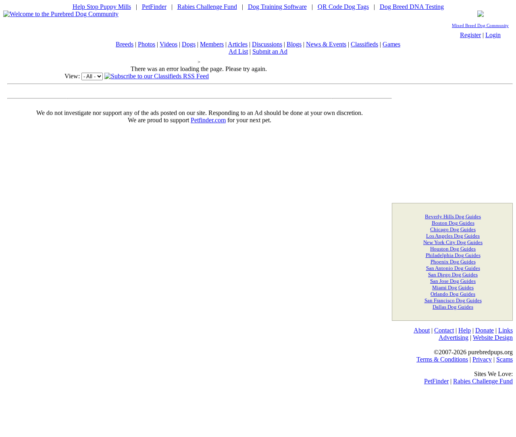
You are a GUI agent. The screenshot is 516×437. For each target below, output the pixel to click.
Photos (146, 44)
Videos (168, 44)
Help (464, 330)
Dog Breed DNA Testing (412, 6)
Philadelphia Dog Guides (453, 255)
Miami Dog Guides (453, 287)
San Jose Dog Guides (453, 281)
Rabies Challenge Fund (207, 6)
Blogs (294, 44)
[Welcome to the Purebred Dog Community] (61, 13)
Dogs (189, 44)
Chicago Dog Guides (453, 229)
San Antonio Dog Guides (453, 268)
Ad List (238, 51)
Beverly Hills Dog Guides (453, 216)
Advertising (453, 337)
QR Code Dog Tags (343, 6)
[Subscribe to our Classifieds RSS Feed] (156, 76)
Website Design (493, 337)
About (422, 330)
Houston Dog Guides (453, 249)
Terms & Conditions (442, 359)
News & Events (326, 44)
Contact (444, 330)
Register (470, 34)
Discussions (267, 44)
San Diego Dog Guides (453, 275)
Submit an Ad (269, 51)
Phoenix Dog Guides (453, 262)
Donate (484, 330)
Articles (238, 44)
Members (212, 44)
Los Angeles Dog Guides (453, 236)
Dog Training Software (277, 6)
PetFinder (154, 6)
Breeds (124, 44)
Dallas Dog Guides (453, 307)
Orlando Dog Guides (453, 294)
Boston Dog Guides (453, 223)
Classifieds (364, 44)
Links (505, 330)
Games (391, 44)
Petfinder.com (208, 120)
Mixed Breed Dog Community (480, 25)
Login (493, 34)
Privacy (482, 359)
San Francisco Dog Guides (453, 300)
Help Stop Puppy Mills (102, 6)
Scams (504, 359)
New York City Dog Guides (453, 242)
